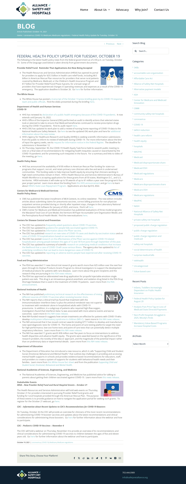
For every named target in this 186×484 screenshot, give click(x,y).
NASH (136, 206)
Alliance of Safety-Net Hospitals (149, 83)
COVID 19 (45, 442)
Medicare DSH (141, 189)
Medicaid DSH (140, 168)
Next (119, 43)
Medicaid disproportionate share (150, 162)
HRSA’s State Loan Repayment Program (47, 186)
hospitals (138, 146)
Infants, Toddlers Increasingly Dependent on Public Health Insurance (148, 290)
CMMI (136, 108)
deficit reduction (142, 130)
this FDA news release (61, 273)
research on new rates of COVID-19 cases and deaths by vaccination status (80, 233)
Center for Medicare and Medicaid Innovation (150, 101)
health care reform (143, 135)
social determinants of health (148, 249)
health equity (140, 141)
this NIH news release (57, 313)
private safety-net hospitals (147, 219)
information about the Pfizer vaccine (63, 230)
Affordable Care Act (143, 78)
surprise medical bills (144, 255)
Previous (110, 43)
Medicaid (138, 157)
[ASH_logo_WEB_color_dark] (33, 3)
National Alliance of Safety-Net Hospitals (148, 213)
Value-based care (142, 271)
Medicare (52, 442)
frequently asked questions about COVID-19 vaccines (71, 225)
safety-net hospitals (143, 244)
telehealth (139, 260)
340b (136, 67)
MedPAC (138, 200)
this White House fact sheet (61, 362)
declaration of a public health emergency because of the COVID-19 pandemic (78, 114)
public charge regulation (145, 230)
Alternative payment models (147, 89)
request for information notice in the (79, 142)
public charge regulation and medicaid (147, 237)
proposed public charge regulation (150, 225)
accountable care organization (148, 73)
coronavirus (36, 442)
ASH (136, 94)
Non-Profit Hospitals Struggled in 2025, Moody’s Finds (150, 316)
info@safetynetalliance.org (135, 477)
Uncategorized (141, 266)
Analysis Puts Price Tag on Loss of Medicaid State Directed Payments (150, 308)
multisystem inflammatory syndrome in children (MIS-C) (56, 319)
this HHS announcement (88, 183)
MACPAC (138, 151)
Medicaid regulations (144, 173)
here (78, 89)
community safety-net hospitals (149, 113)
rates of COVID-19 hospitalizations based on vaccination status (52, 236)
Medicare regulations (65, 442)
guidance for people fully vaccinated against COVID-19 (71, 227)
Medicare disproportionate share (150, 184)
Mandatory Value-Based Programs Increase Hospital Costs (150, 324)
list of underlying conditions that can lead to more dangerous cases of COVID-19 (70, 248)
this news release (110, 377)
